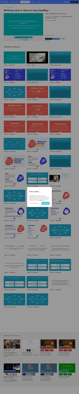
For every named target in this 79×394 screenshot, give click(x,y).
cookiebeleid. (41, 200)
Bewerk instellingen (34, 203)
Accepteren (45, 203)
